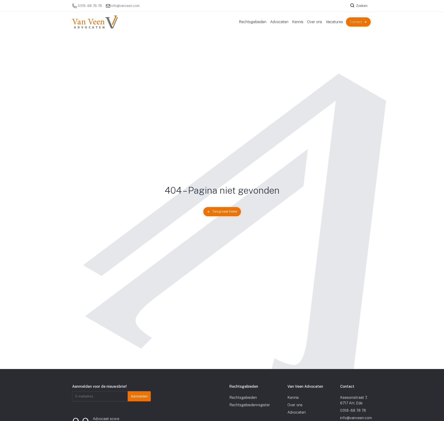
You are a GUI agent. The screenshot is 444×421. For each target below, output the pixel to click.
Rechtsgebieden (243, 397)
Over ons (294, 405)
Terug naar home (224, 211)
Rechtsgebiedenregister (249, 405)
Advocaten (296, 412)
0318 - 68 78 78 (90, 6)
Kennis (293, 397)
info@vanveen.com (125, 6)
